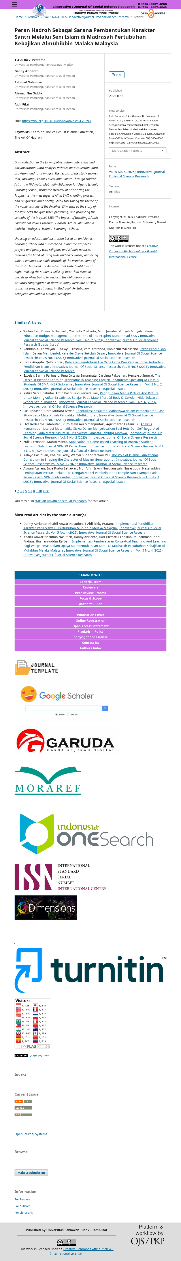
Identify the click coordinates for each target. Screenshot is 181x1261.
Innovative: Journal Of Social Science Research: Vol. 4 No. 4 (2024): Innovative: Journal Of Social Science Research (88, 417)
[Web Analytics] (21, 1056)
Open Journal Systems (31, 1134)
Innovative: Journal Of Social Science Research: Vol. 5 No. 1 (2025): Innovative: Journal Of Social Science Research (90, 461)
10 (40, 491)
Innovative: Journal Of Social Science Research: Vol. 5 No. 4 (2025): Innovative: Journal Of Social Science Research (92, 355)
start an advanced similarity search (61, 501)
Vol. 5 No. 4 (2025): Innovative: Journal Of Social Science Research (86, 17)
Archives (33, 17)
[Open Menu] (14, 4)
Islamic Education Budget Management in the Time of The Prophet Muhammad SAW (88, 333)
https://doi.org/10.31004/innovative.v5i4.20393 (56, 121)
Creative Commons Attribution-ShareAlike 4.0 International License (133, 251)
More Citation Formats (127, 151)
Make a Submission (31, 1173)
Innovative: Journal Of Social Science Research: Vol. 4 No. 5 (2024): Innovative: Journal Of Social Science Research (93, 448)
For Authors (22, 1206)
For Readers (22, 1199)
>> (47, 491)
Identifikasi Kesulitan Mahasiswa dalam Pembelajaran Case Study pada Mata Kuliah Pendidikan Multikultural (93, 413)
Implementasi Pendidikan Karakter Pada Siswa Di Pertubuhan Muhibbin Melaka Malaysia (88, 525)
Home (19, 17)
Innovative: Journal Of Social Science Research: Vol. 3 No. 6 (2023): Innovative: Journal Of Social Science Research (89, 404)
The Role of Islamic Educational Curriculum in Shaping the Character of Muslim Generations (90, 457)
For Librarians (24, 1213)
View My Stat (39, 1056)
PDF (118, 75)
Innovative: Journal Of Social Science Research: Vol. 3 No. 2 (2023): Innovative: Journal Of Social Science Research (92, 435)
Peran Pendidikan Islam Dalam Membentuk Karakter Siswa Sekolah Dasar (94, 351)
